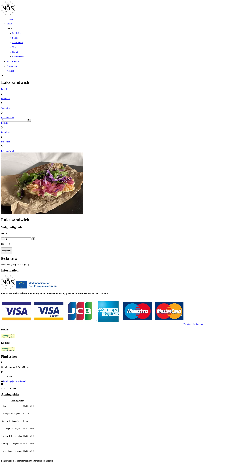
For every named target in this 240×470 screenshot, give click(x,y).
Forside (4, 89)
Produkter (5, 98)
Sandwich (5, 108)
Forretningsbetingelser (193, 324)
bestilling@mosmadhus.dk (15, 381)
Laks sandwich (7, 117)
